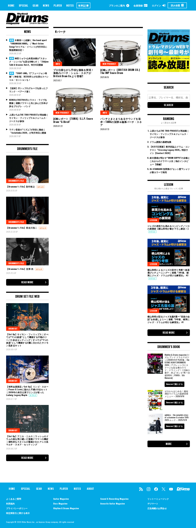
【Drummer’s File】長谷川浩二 (22, 227)
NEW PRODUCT (109, 63)
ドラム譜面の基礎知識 (160, 141)
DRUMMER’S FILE (16, 180)
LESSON (153, 220)
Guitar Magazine (61, 498)
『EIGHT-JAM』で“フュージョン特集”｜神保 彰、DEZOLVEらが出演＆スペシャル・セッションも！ (29, 76)
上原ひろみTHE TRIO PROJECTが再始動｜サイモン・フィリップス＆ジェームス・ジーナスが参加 (29, 118)
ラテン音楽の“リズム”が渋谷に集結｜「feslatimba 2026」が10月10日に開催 (27, 131)
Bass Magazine (60, 503)
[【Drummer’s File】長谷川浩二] (27, 210)
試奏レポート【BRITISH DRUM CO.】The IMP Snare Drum (120, 71)
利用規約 (10, 503)
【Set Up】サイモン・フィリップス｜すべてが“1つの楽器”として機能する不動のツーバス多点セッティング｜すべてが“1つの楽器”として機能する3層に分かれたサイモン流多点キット (27, 340)
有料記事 (83, 5)
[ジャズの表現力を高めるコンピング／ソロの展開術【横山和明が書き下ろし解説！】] (168, 208)
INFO (58, 63)
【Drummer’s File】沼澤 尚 (20, 268)
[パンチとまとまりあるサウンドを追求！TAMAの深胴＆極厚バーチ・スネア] (121, 101)
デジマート (152, 503)
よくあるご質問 (13, 498)
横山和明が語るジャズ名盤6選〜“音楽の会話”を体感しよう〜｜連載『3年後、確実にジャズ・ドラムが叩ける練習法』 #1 (168, 319)
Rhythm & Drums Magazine (66, 508)
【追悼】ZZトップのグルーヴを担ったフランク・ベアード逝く (28, 89)
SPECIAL (23, 5)
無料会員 (40, 187)
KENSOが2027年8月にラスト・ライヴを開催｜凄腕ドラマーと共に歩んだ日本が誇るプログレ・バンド (28, 103)
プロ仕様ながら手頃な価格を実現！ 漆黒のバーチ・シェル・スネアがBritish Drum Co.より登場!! (73, 73)
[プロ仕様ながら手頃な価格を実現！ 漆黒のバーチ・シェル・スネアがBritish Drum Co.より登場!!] (74, 52)
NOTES (70, 5)
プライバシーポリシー (17, 508)
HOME (11, 5)
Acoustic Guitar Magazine (112, 503)
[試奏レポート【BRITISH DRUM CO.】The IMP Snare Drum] (121, 52)
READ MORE (27, 282)
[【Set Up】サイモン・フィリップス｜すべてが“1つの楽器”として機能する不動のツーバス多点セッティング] (27, 317)
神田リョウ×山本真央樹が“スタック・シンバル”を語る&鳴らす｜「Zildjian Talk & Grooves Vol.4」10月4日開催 (29, 61)
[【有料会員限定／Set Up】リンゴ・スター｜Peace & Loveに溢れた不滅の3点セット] (27, 369)
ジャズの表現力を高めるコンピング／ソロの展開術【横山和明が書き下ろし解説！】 (168, 227)
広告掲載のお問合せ (157, 508)
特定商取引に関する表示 (18, 513)
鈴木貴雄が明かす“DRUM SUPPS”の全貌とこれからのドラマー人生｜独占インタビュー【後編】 (170, 161)
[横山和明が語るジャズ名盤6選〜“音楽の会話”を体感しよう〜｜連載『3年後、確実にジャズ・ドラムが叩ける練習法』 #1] (168, 299)
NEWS (46, 5)
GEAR (36, 5)
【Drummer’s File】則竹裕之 (21, 186)
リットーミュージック (158, 498)
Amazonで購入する (174, 384)
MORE (169, 444)
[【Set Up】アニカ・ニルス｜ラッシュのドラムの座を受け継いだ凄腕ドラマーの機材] (27, 419)
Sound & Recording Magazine (114, 498)
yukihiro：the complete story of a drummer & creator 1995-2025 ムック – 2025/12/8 (177, 417)
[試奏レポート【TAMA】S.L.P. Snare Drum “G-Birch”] (74, 101)
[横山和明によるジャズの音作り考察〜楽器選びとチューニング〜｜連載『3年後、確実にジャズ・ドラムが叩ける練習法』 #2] (168, 252)
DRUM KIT (12, 328)
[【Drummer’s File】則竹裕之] (27, 169)
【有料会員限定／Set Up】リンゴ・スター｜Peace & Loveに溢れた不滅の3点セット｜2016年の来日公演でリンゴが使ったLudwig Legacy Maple (27, 391)
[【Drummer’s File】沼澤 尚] (27, 251)
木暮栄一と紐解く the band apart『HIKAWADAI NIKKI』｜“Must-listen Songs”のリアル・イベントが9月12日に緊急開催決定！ (28, 44)
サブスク (33, 395)
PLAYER (58, 5)
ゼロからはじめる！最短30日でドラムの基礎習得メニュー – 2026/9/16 (176, 393)
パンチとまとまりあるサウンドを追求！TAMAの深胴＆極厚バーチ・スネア (121, 122)
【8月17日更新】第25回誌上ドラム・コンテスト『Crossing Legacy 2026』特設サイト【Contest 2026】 (170, 150)
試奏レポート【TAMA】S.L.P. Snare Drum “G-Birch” (73, 120)
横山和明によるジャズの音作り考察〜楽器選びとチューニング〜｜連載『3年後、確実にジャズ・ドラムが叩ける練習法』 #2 (168, 272)
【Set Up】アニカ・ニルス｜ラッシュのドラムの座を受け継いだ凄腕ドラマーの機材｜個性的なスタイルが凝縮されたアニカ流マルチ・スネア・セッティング (27, 440)
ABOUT (90, 489)
